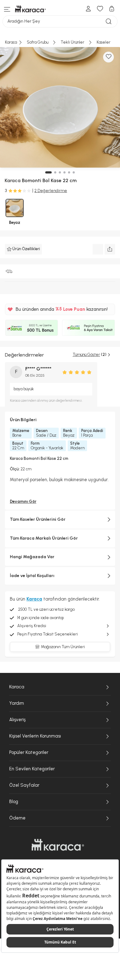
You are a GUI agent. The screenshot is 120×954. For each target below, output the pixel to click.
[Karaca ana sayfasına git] (58, 845)
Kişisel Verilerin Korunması (35, 736)
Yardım (16, 703)
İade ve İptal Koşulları (32, 575)
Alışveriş (17, 719)
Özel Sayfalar (24, 785)
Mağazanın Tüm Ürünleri (63, 646)
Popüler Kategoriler (28, 752)
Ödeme (17, 818)
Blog (13, 801)
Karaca (16, 687)
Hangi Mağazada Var (32, 556)
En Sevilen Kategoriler (32, 769)
